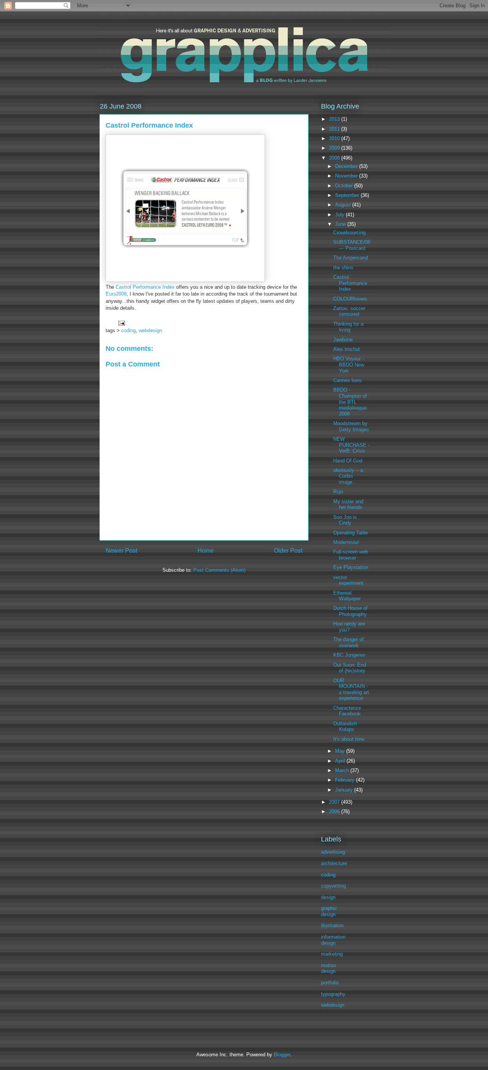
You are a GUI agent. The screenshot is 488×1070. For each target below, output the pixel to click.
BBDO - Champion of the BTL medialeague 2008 (350, 401)
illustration (332, 925)
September (348, 195)
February (345, 780)
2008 (335, 158)
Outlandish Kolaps (345, 727)
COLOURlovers (350, 299)
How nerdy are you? (349, 627)
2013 (335, 119)
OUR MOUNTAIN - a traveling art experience (351, 689)
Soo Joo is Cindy (345, 520)
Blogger (282, 1054)
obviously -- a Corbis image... (348, 476)
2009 (335, 148)
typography (333, 994)
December (347, 166)
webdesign (150, 330)
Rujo (338, 491)
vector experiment (348, 580)
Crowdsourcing (349, 232)
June (341, 224)
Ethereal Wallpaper (347, 596)
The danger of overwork (348, 642)
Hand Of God (347, 461)
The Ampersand (350, 258)
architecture (334, 863)
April (341, 761)
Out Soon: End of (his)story (349, 668)
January (344, 790)
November (347, 176)
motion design (328, 968)
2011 (335, 129)
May (340, 751)
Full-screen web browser (350, 555)
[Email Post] (121, 322)
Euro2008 (116, 294)
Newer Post (121, 550)
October (344, 186)
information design (333, 940)
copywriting (333, 886)
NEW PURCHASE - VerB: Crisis (351, 445)
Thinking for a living (348, 327)
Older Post (288, 550)
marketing (332, 954)
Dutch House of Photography (350, 611)
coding (128, 330)
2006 (335, 811)
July (340, 215)
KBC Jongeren (349, 655)
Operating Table (350, 533)
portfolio (330, 982)
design (328, 897)
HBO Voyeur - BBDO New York (348, 364)
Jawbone (343, 339)
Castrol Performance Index (145, 287)
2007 (335, 802)
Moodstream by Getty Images (351, 426)
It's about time (348, 739)
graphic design (329, 911)
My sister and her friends (348, 504)
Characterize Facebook (347, 711)
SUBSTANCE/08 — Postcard (351, 245)
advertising (333, 852)
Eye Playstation (350, 567)
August (343, 205)
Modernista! (346, 542)
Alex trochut (346, 349)
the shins (343, 267)
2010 (335, 138)
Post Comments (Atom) (219, 570)
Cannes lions (347, 380)
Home (205, 550)
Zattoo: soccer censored (349, 311)
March (342, 770)
